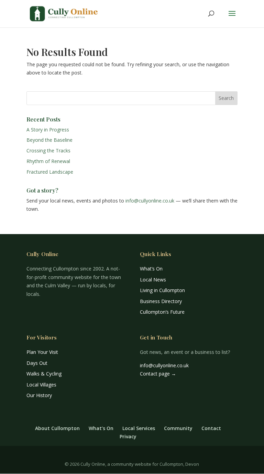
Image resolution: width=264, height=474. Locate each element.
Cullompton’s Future (162, 312)
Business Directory (161, 301)
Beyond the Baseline (49, 140)
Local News (153, 279)
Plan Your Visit (42, 352)
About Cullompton (57, 428)
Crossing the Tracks (48, 150)
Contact (211, 428)
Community (178, 428)
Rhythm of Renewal (48, 161)
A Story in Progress (47, 129)
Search (226, 98)
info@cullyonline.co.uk (149, 200)
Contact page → (158, 373)
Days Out (36, 363)
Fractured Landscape (49, 172)
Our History (39, 395)
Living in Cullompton (162, 290)
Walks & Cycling (44, 373)
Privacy (128, 436)
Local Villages (41, 384)
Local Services (138, 428)
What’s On (151, 268)
